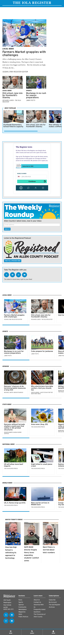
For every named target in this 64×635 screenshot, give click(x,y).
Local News (8, 48)
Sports (29, 90)
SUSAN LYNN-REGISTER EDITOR (15, 72)
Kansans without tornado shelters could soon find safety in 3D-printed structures (14, 427)
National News (8, 444)
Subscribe (52, 600)
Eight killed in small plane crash (41, 465)
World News (7, 483)
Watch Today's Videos (13, 519)
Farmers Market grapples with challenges (24, 53)
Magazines (21, 612)
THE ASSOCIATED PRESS (38, 427)
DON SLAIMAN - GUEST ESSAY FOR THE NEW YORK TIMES (42, 393)
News (20, 600)
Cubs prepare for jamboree (42, 351)
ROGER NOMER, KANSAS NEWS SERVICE (12, 433)
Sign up (7, 229)
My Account (53, 602)
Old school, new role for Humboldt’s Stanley (12, 95)
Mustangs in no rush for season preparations (36, 95)
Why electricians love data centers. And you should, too (42, 388)
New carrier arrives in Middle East (40, 504)
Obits (20, 614)
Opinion (5, 366)
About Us (37, 600)
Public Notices (23, 617)
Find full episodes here (12, 261)
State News (6, 404)
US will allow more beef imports (13, 465)
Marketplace (22, 609)
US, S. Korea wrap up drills (15, 503)
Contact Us (37, 602)
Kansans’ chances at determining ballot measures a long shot (15, 388)
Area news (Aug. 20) (39, 424)
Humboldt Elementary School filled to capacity (13, 126)
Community (22, 607)
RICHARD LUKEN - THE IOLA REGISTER (11, 101)
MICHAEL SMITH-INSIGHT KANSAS (13, 392)
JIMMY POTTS (30, 100)
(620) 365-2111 (8, 609)
